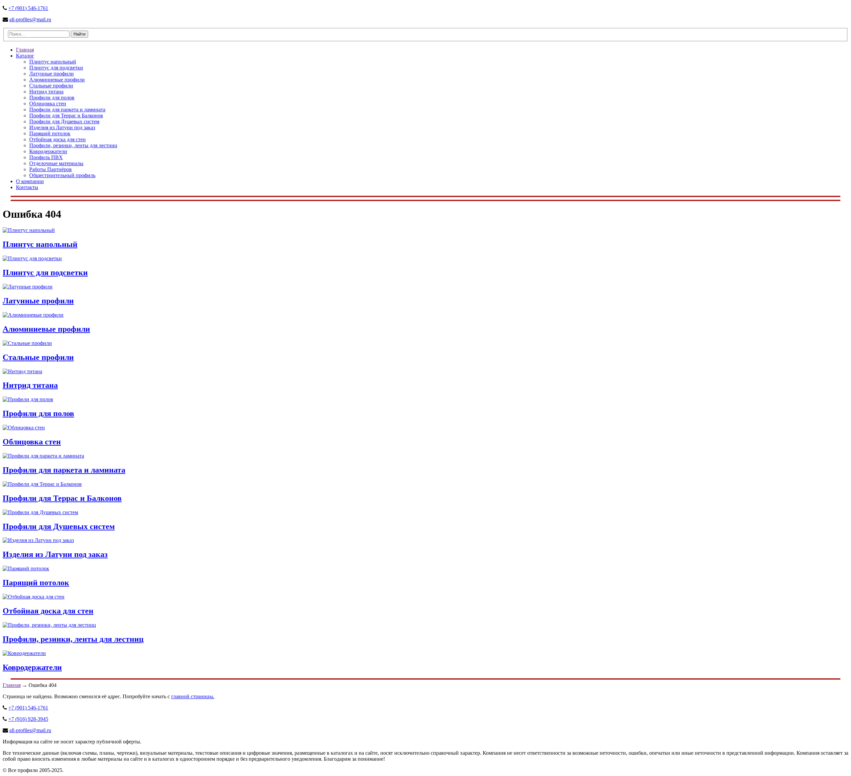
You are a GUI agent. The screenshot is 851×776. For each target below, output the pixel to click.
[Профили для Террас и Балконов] (42, 484)
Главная (25, 50)
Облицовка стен (47, 103)
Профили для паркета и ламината (67, 109)
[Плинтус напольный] (29, 230)
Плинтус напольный (52, 61)
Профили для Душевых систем (64, 121)
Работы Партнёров (50, 169)
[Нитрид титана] (22, 371)
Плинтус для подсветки (56, 67)
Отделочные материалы (56, 163)
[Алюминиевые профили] (33, 315)
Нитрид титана (46, 91)
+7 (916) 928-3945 (28, 719)
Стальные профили (51, 85)
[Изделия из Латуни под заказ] (38, 540)
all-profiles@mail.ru (30, 19)
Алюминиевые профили (57, 79)
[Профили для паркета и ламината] (43, 456)
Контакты (27, 187)
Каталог (25, 55)
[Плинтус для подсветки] (32, 258)
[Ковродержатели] (24, 653)
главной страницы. (192, 696)
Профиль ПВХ (46, 157)
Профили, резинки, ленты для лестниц (73, 145)
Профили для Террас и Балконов (66, 115)
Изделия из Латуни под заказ (62, 127)
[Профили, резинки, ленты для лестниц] (49, 625)
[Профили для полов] (28, 399)
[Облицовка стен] (24, 427)
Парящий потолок (49, 133)
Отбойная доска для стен (57, 139)
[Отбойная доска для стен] (33, 597)
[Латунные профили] (28, 286)
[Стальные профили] (27, 343)
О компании (30, 181)
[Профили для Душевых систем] (40, 512)
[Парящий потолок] (26, 568)
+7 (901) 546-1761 (28, 8)
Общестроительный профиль (62, 175)
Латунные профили (51, 73)
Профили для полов (51, 97)
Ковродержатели (48, 151)
